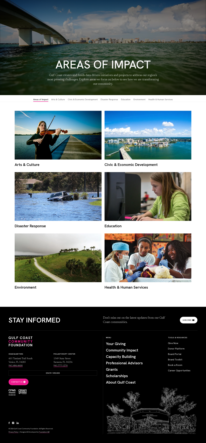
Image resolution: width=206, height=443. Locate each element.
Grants (112, 369)
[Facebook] (9, 423)
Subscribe (187, 320)
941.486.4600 (16, 366)
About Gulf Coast (121, 382)
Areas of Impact (40, 99)
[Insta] (13, 423)
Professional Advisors (124, 363)
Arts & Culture (58, 99)
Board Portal (174, 354)
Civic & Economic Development (83, 99)
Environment (139, 99)
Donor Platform (176, 348)
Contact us (17, 382)
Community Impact (122, 350)
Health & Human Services (160, 99)
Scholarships (117, 376)
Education (126, 99)
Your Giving (116, 344)
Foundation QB (44, 432)
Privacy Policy (13, 432)
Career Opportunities (179, 370)
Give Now (173, 343)
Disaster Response (109, 99)
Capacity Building (121, 356)
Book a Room (175, 365)
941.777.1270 (61, 366)
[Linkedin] (18, 423)
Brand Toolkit (175, 359)
